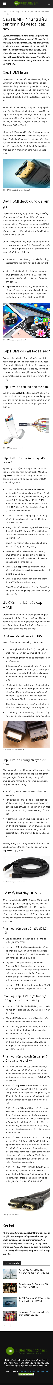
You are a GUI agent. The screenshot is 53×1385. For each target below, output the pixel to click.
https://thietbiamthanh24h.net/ (35, 1371)
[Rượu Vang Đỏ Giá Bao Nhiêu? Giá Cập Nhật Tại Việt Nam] (10, 1288)
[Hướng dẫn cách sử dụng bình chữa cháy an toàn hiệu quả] (10, 1316)
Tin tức (11, 12)
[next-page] (8, 1325)
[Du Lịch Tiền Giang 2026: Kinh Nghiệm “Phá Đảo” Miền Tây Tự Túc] (10, 1274)
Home (5, 12)
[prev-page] (4, 1325)
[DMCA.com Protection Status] (26, 1375)
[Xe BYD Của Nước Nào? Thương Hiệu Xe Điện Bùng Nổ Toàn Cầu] (10, 1302)
